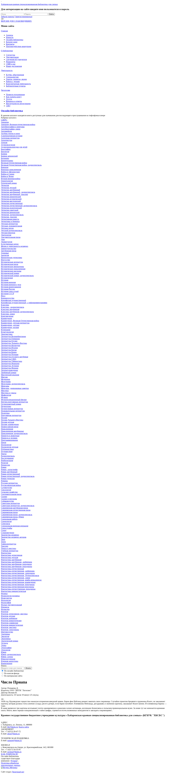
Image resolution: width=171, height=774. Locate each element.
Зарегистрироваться (23, 17)
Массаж (4, 377)
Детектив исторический (11, 199)
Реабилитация (7, 460)
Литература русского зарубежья (14, 357)
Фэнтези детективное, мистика (14, 614)
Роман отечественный (10, 474)
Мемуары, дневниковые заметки (15, 388)
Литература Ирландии (10, 345)
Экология (5, 636)
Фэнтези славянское (9, 623)
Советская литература (10, 503)
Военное (4, 167)
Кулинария (5, 330)
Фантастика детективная (11, 555)
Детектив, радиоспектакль (12, 215)
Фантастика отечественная (12, 569)
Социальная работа (9, 519)
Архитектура (6, 140)
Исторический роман (10, 273)
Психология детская (9, 447)
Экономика (6, 639)
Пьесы (4, 454)
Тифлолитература (8, 544)
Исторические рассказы (11, 271)
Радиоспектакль (8, 456)
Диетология (6, 235)
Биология (5, 151)
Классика (5, 305)
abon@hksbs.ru (13, 734)
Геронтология (7, 181)
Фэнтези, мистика (8, 627)
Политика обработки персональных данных (10, 764)
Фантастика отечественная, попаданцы (18, 584)
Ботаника (5, 158)
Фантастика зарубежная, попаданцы (16, 566)
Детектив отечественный (12, 203)
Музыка (4, 397)
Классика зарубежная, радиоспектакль (17, 312)
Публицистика (7, 449)
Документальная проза (10, 237)
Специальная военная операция (14, 526)
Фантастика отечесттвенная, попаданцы (18, 589)
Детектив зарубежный (10, 190)
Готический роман (9, 183)
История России (8, 289)
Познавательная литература (13, 411)
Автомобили (6, 131)
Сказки (4, 496)
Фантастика (6, 553)
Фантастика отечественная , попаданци (18, 573)
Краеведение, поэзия (10, 327)
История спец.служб (10, 291)
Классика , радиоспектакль (12, 307)
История (4, 280)
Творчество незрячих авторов (13, 537)
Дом (3, 239)
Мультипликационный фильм (14, 400)
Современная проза (9, 512)
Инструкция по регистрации (18, 103)
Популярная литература (11, 415)
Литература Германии (10, 339)
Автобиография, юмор (10, 129)
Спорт (3, 530)
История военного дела (11, 285)
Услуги (9, 99)
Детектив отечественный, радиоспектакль (19, 206)
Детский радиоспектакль (11, 230)
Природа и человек (9, 438)
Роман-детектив (8, 478)
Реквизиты (10, 62)
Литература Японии (9, 368)
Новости (9, 37)
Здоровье (5, 253)
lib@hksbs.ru (12, 727)
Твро (3, 539)
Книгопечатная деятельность (18, 84)
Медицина (5, 379)
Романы (4, 481)
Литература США (8, 359)
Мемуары (5, 386)
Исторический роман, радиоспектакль (17, 275)
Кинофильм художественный (13, 300)
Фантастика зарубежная (11, 560)
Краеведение (6, 318)
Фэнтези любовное (9, 618)
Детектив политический (11, 208)
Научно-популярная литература (14, 402)
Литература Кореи (9, 352)
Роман (3, 467)
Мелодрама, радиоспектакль (13, 384)
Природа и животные (10, 436)
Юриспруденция (8, 659)
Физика (4, 593)
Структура (10, 55)
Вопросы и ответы (14, 101)
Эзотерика (5, 634)
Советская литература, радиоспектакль (17, 506)
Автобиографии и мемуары (13, 127)
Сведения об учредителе (16, 59)
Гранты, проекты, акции (16, 79)
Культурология (7, 332)
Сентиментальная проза (11, 494)
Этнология (5, 650)
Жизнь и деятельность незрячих (14, 246)
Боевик (4, 154)
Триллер (4, 546)
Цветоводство (7, 632)
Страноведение (7, 533)
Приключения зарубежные (12, 431)
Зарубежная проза (8, 251)
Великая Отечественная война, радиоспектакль (21, 165)
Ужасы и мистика (8, 548)
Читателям (5, 90)
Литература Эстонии (10, 366)
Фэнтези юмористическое (12, 625)
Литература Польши (9, 354)
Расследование (7, 458)
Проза (3, 442)
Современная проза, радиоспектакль (16, 515)
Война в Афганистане (10, 172)
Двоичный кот (18, 772)
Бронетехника (7, 160)
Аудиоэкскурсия (8, 145)
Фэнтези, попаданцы (10, 630)
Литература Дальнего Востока (14, 343)
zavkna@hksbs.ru (14, 752)
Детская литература (9, 224)
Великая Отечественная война (14, 163)
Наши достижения (14, 66)
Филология (6, 600)
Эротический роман (9, 641)
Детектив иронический (11, 197)
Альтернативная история (11, 136)
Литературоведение (9, 370)
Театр (3, 542)
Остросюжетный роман (11, 404)
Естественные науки (10, 244)
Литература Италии (9, 348)
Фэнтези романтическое (11, 621)
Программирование (9, 440)
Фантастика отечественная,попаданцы (17, 587)
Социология (6, 521)
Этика (3, 645)
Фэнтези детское (8, 616)
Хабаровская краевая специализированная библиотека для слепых (29, 4)
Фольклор (5, 609)
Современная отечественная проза (15, 510)
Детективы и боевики (10, 221)
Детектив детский (8, 188)
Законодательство (8, 248)
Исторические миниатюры (12, 266)
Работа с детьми (13, 81)
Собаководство (7, 501)
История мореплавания (11, 287)
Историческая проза (9, 264)
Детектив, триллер (9, 217)
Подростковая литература (12, 409)
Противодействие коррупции (18, 46)
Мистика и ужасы (8, 393)
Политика (5, 413)
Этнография (6, 648)
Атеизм (4, 142)
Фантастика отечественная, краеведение (18, 582)
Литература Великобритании (13, 336)
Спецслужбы (6, 528)
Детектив (5, 185)
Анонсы (9, 35)
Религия (4, 463)
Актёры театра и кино (10, 133)
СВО (8, 106)
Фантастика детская (9, 557)
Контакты (10, 44)
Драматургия (6, 242)
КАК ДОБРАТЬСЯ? (9, 754)
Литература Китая (9, 350)
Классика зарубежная (10, 309)
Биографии (6, 149)
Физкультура (6, 598)
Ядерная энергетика (9, 661)
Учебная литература (9, 551)
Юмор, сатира (7, 657)
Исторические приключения (13, 269)
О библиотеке (7, 51)
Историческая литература (12, 262)
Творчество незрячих (10, 535)
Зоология (5, 255)
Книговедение (7, 316)
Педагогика (6, 406)
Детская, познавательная (11, 226)
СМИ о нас (11, 64)
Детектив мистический (11, 201)
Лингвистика (6, 334)
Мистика (5, 391)
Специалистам (12, 77)
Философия (6, 602)
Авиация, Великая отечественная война (18, 124)
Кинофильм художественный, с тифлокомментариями (24, 303)
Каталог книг (12, 42)
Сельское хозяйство (9, 492)
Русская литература (9, 483)
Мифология (6, 395)
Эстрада (4, 643)
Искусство (5, 260)
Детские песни (7, 228)
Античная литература (10, 138)
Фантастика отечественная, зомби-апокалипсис (21, 580)
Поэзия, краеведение (10, 424)
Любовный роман (8, 372)
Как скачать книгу (14, 97)
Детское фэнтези (8, 233)
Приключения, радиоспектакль (14, 433)
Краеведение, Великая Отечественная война (20, 321)
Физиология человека (10, 596)
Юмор (3, 652)
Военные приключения (11, 170)
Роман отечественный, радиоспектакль (17, 476)
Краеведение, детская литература (15, 323)
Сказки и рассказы (9, 499)
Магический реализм (10, 375)
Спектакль (5, 524)
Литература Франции (10, 363)
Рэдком (14, 761)
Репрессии (5, 465)
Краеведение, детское (10, 325)
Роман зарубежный (9, 472)
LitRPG (4, 120)
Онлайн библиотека (14, 40)
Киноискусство (7, 298)
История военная (8, 282)
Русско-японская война (11, 485)
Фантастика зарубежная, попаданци (16, 564)
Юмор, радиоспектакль (11, 654)
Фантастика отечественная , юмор (15, 578)
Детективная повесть (10, 219)
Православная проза (9, 427)
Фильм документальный (11, 605)
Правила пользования (15, 94)
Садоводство (6, 487)
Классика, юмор (8, 314)
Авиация (5, 122)
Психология (6, 445)
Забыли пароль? (8, 17)
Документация (12, 57)
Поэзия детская (7, 422)
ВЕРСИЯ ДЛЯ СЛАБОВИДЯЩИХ (16, 21)
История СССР (7, 294)
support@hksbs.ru (14, 740)
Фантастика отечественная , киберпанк (18, 571)
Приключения (7, 429)
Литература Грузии (9, 341)
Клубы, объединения (15, 75)
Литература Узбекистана (11, 361)
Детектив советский (9, 210)
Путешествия (6, 451)
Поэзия (4, 418)
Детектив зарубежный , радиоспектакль (18, 192)
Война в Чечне (7, 176)
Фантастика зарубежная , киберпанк (16, 562)
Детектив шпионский (10, 212)
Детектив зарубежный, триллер (14, 194)
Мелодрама (6, 381)
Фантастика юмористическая (13, 591)
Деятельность (7, 70)
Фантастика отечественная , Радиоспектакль (20, 575)
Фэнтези (4, 612)
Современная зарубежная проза (14, 508)
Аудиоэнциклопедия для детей (14, 147)
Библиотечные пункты (16, 86)
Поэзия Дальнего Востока (12, 420)
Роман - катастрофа (9, 469)
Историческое (7, 278)
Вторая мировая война (10, 179)
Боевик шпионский (9, 156)
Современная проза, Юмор (12, 517)
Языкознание (6, 663)
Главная (4, 31)
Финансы (5, 607)
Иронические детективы (11, 257)
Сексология (6, 490)
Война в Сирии (7, 174)
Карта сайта (24, 727)
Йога (3, 296)
